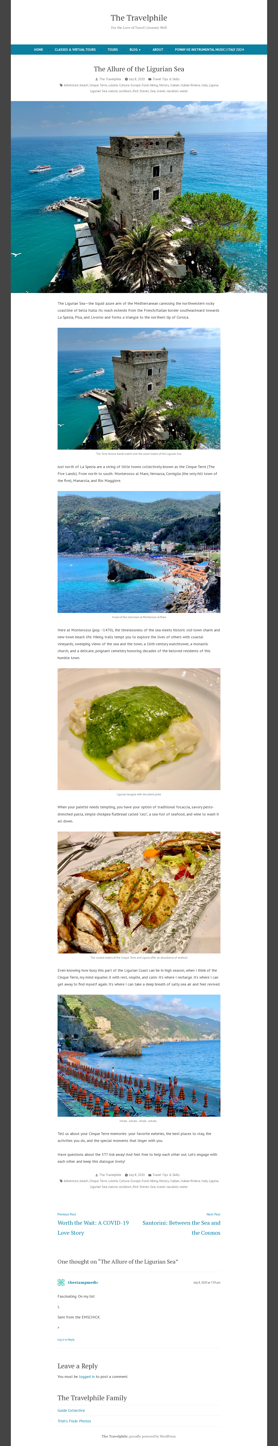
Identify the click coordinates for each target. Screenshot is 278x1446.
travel (161, 91)
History (164, 85)
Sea (153, 91)
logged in (87, 1376)
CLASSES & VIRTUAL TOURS (75, 49)
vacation (172, 91)
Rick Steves (141, 91)
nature (113, 91)
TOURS (113, 49)
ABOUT (158, 49)
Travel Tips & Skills (166, 79)
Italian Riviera (190, 85)
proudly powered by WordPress (152, 1436)
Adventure (71, 85)
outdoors (125, 91)
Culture (124, 85)
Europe (136, 85)
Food (145, 85)
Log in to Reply (66, 1339)
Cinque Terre (98, 85)
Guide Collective (71, 1410)
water (184, 91)
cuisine (113, 85)
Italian (174, 85)
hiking (154, 85)
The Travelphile (139, 17)
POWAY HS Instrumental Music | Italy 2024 (209, 49)
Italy (204, 85)
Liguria (213, 85)
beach (84, 85)
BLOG (134, 49)
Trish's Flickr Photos (74, 1420)
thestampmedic (83, 1282)
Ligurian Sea (98, 91)
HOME (38, 49)
